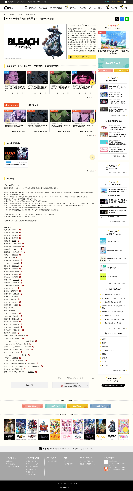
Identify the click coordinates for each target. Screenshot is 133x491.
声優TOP (67, 461)
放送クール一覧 (31, 461)
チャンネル (24, 2)
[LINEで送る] (127, 19)
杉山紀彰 (15, 232)
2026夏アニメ (13, 14)
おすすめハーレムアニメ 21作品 (112, 312)
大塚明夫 (15, 255)
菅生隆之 (18, 338)
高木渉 (14, 241)
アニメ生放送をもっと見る (117, 222)
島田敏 (26, 344)
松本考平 (12, 310)
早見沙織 (105, 365)
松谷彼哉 (15, 296)
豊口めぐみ (18, 369)
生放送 (17, 2)
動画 (9, 2)
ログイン (107, 2)
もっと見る (90, 97)
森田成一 (15, 230)
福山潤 (15, 305)
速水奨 (15, 321)
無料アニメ (32, 8)
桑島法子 (12, 257)
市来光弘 (31, 372)
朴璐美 (17, 271)
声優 (126, 8)
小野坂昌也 (15, 263)
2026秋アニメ (77, 406)
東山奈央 (21, 360)
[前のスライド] (7, 82)
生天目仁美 (15, 282)
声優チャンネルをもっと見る (117, 283)
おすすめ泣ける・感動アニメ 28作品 (114, 298)
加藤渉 (104, 339)
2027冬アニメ (100, 406)
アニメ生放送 (43, 8)
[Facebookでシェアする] (122, 19)
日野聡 (17, 352)
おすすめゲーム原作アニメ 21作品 (113, 319)
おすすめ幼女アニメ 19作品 (111, 294)
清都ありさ (36, 366)
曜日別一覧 (29, 472)
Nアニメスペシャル (32, 466)
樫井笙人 (16, 260)
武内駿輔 (28, 347)
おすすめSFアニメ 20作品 (110, 315)
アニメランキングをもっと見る (116, 172)
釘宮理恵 (13, 299)
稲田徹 (14, 333)
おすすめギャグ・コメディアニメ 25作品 (114, 307)
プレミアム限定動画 (56, 8)
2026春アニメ (32, 406)
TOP (5, 14)
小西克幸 (16, 294)
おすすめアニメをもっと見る (117, 328)
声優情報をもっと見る (119, 156)
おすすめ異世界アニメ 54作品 (111, 302)
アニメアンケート (32, 475)
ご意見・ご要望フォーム (87, 464)
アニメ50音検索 (51, 461)
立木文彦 (15, 274)
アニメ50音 (113, 8)
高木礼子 (16, 324)
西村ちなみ (15, 319)
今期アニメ (73, 8)
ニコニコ (59, 483)
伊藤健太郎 (17, 246)
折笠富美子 (17, 243)
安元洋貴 (15, 238)
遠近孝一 (16, 316)
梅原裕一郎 (30, 341)
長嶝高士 (16, 327)
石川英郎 (16, 280)
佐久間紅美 (14, 291)
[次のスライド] (92, 82)
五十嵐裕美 (21, 335)
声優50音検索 (68, 464)
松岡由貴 (15, 235)
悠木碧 (24, 355)
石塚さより (17, 330)
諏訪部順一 (31, 363)
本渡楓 (104, 343)
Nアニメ (38, 2)
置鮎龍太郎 (15, 266)
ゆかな (14, 288)
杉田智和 (15, 269)
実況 (34, 2)
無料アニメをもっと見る (118, 115)
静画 (13, 2)
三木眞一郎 (15, 249)
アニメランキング (85, 8)
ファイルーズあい (107, 350)
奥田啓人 (12, 308)
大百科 (30, 2)
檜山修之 (15, 302)
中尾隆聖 (15, 277)
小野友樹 (15, 358)
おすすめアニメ (98, 8)
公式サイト (60, 378)
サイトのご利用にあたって (88, 461)
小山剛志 (26, 349)
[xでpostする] (117, 19)
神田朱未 (15, 313)
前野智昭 (105, 346)
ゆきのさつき (17, 252)
